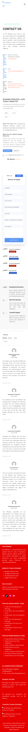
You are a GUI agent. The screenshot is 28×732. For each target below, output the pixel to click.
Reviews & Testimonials (10, 725)
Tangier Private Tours (11, 578)
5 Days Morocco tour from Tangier (14, 655)
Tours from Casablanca (14, 249)
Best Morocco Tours (19, 723)
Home (4, 723)
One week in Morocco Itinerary (13, 653)
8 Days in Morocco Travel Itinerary (14, 645)
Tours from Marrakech (14, 263)
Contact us (21, 725)
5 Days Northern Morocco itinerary (14, 639)
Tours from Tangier (13, 256)
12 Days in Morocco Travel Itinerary (14, 651)
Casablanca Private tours (12, 573)
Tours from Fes (12, 270)
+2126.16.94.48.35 (7, 671)
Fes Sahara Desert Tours (12, 575)
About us (9, 723)
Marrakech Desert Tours (11, 571)
